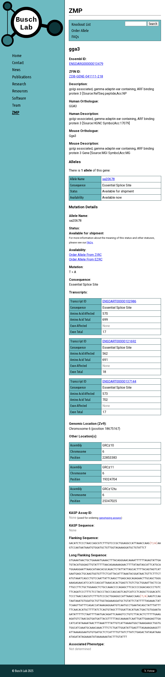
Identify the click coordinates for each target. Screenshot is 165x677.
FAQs (75, 36)
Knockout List (81, 24)
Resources (20, 91)
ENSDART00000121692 (119, 341)
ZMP (15, 112)
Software (19, 98)
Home (17, 55)
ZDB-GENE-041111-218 (86, 76)
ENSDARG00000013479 (86, 64)
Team (16, 105)
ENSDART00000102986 (119, 301)
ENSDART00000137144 (119, 381)
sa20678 (108, 179)
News (16, 69)
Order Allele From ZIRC (85, 255)
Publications (21, 77)
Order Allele (80, 30)
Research (19, 84)
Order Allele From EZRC (85, 259)
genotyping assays (110, 517)
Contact (18, 62)
